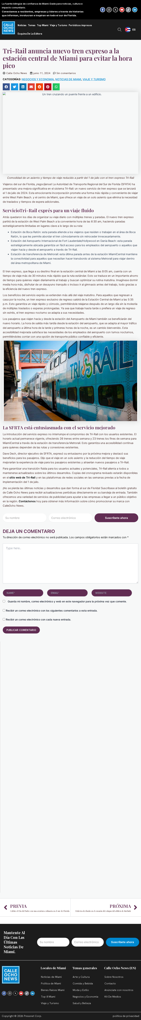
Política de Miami (51, 983)
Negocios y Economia (38, 79)
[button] (6, 86)
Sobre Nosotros (113, 977)
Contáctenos (27, 501)
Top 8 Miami (48, 996)
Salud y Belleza (82, 1003)
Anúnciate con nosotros (118, 990)
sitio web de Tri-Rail (22, 477)
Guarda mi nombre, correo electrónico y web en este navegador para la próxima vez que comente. (67, 601)
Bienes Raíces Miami (52, 990)
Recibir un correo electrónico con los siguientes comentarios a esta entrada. (51, 610)
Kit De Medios (112, 996)
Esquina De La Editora (30, 33)
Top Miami (42, 25)
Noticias (22, 25)
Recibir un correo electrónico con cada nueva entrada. (38, 619)
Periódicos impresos (80, 25)
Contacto (110, 983)
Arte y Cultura (81, 977)
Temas (31, 25)
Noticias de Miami (68, 79)
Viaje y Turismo (58, 25)
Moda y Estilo (81, 990)
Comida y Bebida (83, 983)
